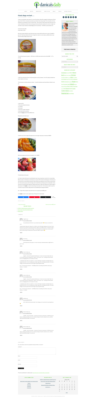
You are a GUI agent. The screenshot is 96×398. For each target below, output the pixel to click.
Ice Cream (70, 79)
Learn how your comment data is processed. (41, 372)
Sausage (62, 86)
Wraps (72, 93)
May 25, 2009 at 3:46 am (27, 253)
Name (19, 355)
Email (19, 360)
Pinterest (29, 386)
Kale (73, 79)
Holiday (64, 79)
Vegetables (71, 90)
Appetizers (63, 72)
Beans (74, 72)
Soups (67, 88)
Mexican (75, 79)
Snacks (62, 88)
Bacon (71, 72)
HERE (26, 185)
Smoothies (75, 86)
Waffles (70, 93)
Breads (65, 75)
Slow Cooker (70, 86)
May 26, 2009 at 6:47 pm (27, 300)
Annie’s (23, 112)
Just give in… (48, 387)
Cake (67, 75)
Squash (70, 88)
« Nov (67, 392)
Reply (21, 232)
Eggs (71, 77)
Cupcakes (69, 77)
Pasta (73, 82)
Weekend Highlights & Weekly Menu (48, 385)
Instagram (29, 387)
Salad (68, 84)
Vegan (67, 91)
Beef (62, 75)
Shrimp (65, 86)
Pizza (77, 81)
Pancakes (70, 81)
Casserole (69, 75)
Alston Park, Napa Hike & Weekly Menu (25, 209)
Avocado (68, 72)
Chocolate (62, 77)
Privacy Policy (40, 396)
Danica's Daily (48, 4)
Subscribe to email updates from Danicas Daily (29, 381)
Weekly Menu (20, 211)
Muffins (63, 81)
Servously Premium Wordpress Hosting (58, 396)
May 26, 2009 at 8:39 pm (27, 313)
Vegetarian (65, 93)
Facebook (29, 384)
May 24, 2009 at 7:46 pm (27, 220)
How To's (67, 79)
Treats (73, 88)
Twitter (29, 383)
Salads (72, 84)
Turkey (63, 91)
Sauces (75, 84)
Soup (64, 88)
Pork (62, 84)
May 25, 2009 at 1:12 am (27, 240)
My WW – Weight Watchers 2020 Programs (26, 208)
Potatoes (65, 84)
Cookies (66, 77)
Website (19, 364)
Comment (20, 346)
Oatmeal (66, 81)
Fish (73, 77)
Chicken (73, 75)
